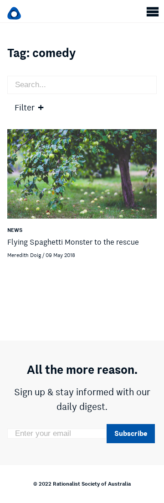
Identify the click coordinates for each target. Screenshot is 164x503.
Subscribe (130, 433)
